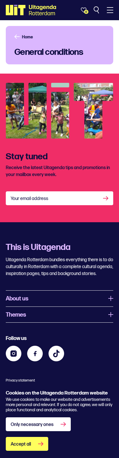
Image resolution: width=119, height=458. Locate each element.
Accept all (21, 444)
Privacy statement (20, 380)
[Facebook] (35, 353)
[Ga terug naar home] (31, 10)
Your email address (29, 198)
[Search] (97, 10)
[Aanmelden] (106, 198)
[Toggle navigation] (110, 10)
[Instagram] (13, 353)
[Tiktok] (56, 353)
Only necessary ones (32, 424)
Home (27, 37)
